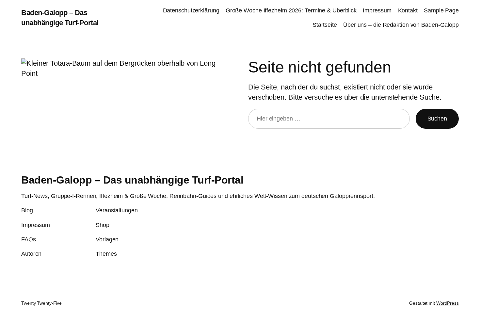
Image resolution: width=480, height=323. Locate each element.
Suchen (437, 118)
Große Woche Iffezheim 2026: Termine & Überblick (291, 10)
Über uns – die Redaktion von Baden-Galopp (401, 25)
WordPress (447, 303)
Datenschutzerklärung (191, 10)
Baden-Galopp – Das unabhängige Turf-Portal (132, 180)
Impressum (377, 10)
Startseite (324, 25)
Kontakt (408, 10)
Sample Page (441, 10)
